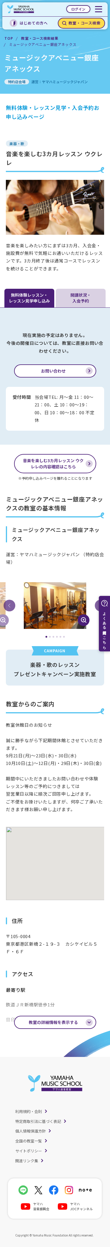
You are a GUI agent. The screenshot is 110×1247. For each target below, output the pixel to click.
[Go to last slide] (9, 605)
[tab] (46, 637)
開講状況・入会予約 (80, 298)
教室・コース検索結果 (39, 38)
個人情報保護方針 (30, 1131)
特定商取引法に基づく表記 (38, 1121)
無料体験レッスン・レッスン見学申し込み (29, 298)
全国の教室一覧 (28, 1141)
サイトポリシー (28, 1151)
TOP (8, 38)
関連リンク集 (26, 1160)
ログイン (78, 8)
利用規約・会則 (28, 1111)
